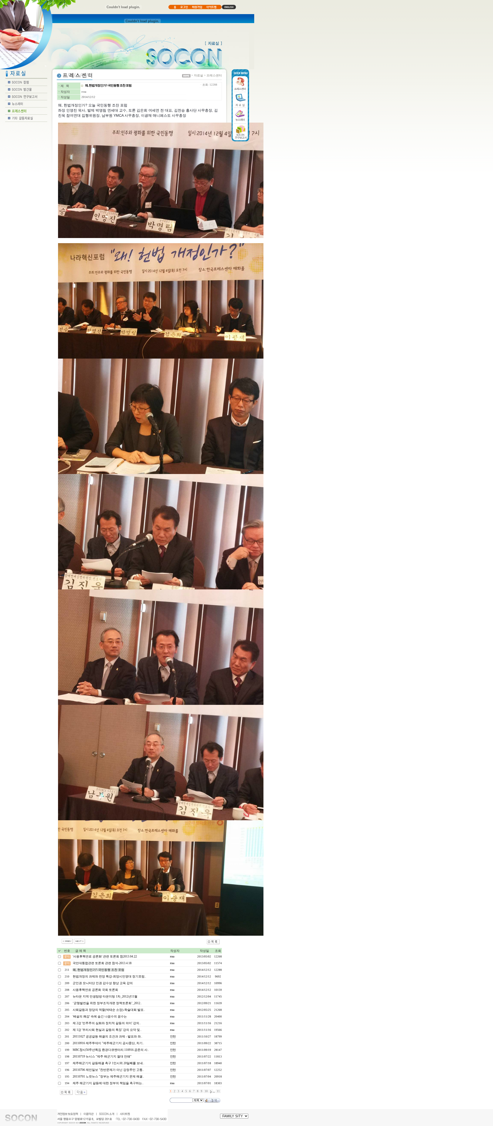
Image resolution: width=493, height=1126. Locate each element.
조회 (218, 951)
